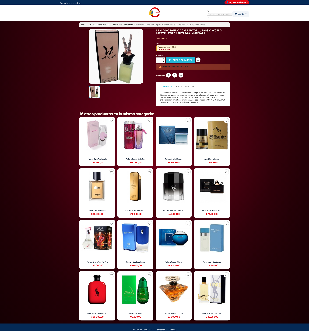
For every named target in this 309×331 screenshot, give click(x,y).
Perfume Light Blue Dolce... (212, 262)
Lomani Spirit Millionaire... (212, 159)
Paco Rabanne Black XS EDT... (173, 210)
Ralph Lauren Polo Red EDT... (97, 313)
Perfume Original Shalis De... (135, 159)
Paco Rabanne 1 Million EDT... (135, 210)
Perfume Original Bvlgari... (173, 262)
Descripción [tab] (167, 86)
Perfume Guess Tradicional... (97, 159)
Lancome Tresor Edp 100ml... (174, 313)
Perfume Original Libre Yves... (212, 313)
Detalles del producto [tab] (185, 86)
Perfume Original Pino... (135, 313)
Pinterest (181, 75)
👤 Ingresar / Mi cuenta (237, 2)
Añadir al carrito (180, 60)
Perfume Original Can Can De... (97, 262)
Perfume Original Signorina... (211, 210)
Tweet (174, 75)
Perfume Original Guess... (173, 159)
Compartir (168, 75)
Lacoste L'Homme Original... (97, 210)
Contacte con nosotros (70, 3)
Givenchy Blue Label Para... (135, 262)
